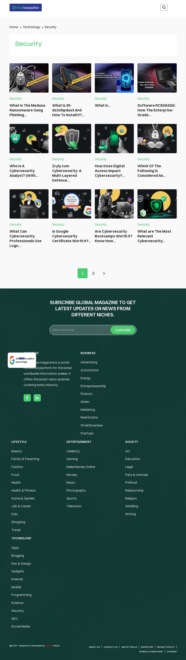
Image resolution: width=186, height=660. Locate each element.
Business (93, 311)
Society (93, 338)
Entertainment (93, 320)
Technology (93, 348)
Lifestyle (93, 329)
